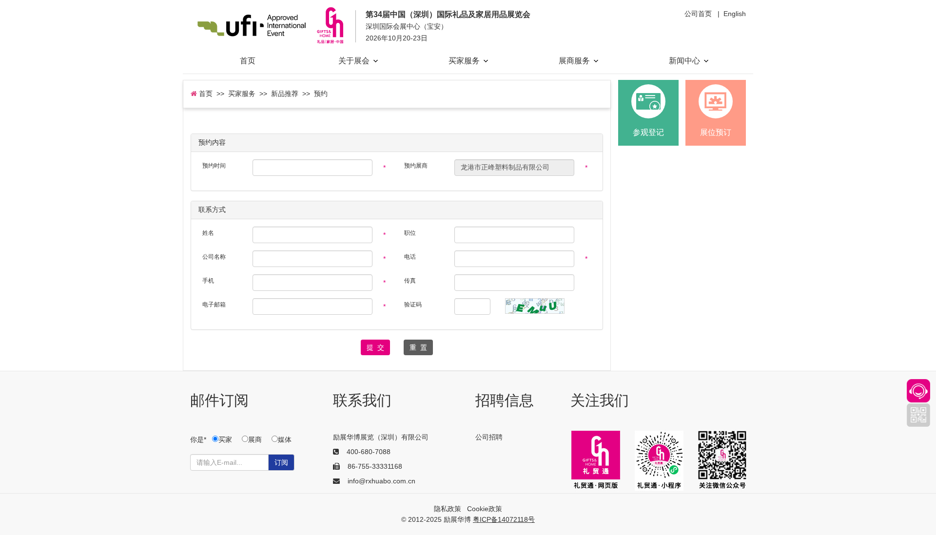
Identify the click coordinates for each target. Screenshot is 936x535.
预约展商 (416, 165)
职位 (410, 232)
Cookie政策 (484, 509)
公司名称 (214, 256)
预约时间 (214, 165)
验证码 (413, 304)
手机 (208, 280)
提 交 (375, 347)
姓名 (208, 232)
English (734, 14)
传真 (410, 280)
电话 (410, 256)
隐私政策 (447, 509)
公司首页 (698, 14)
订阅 (281, 462)
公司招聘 (489, 437)
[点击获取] (535, 306)
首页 (247, 61)
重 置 (418, 347)
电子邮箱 (214, 304)
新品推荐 (284, 93)
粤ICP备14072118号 (504, 519)
